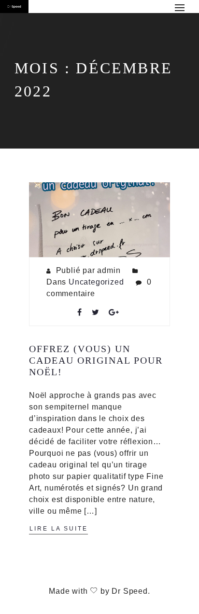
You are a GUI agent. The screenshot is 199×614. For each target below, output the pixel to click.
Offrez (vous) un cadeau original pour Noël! (96, 360)
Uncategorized (96, 282)
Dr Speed (129, 591)
